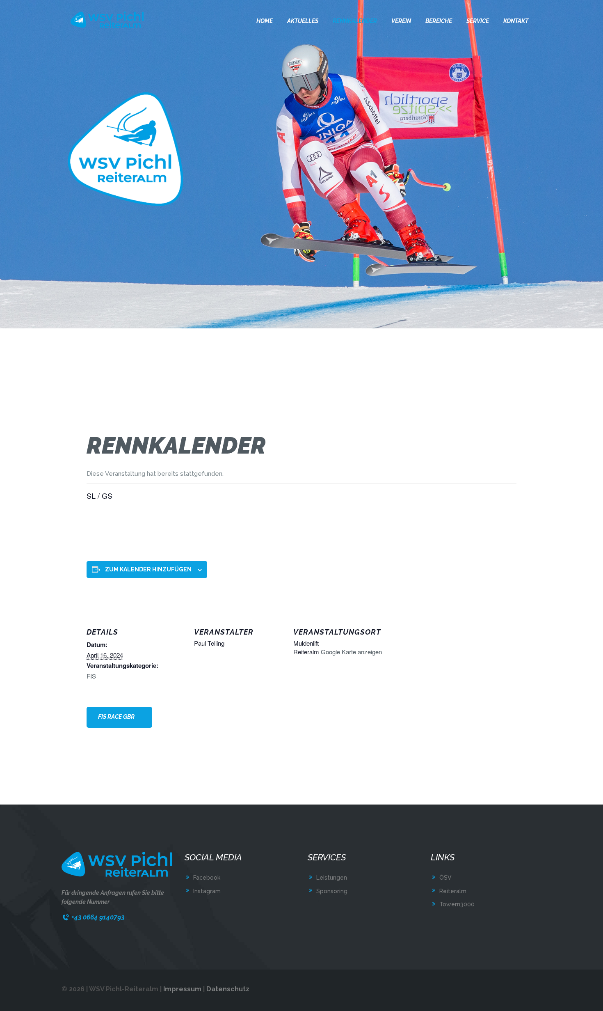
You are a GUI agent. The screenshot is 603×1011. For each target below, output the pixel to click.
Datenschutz (227, 989)
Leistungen (331, 877)
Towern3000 (457, 904)
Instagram (207, 891)
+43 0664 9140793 (97, 917)
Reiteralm (452, 891)
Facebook (206, 877)
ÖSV (445, 877)
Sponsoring (331, 891)
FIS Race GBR (116, 716)
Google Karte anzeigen (351, 651)
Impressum (182, 989)
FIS (91, 676)
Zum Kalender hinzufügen (148, 569)
